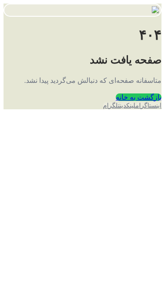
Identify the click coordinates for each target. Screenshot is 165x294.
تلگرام (111, 105)
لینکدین (128, 105)
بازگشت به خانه (138, 97)
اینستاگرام (148, 105)
